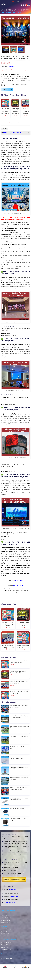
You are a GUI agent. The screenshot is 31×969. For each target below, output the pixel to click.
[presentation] (3, 108)
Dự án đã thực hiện (5, 956)
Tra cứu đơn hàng (5, 915)
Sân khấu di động (5, 933)
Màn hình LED (4, 931)
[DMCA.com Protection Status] (14, 880)
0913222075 (12, 889)
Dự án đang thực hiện (6, 958)
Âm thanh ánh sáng (6, 929)
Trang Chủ (3, 9)
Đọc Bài (5, 128)
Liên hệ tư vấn (7, 89)
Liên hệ (2, 913)
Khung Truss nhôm (5, 936)
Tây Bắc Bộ (10, 9)
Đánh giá (15, 123)
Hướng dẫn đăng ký (6, 917)
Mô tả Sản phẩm (6, 123)
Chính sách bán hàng (6, 922)
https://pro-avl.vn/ (18, 585)
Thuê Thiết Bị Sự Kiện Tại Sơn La (22, 9)
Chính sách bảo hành (6, 920)
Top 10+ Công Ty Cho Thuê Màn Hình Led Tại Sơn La (14, 10)
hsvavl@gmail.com (12, 893)
